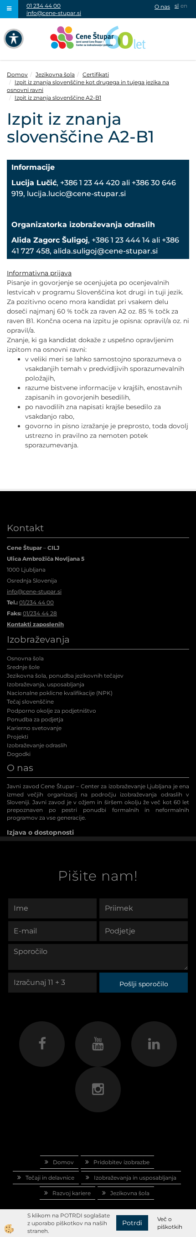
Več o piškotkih (169, 1223)
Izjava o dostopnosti (40, 832)
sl (177, 5)
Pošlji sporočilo (143, 984)
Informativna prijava (39, 273)
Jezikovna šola (55, 74)
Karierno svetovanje (34, 728)
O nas (162, 6)
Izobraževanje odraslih (37, 745)
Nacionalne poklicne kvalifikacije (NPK (59, 692)
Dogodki (19, 753)
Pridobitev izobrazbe (121, 1162)
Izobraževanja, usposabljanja (45, 684)
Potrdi (132, 1223)
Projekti (17, 736)
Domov (17, 74)
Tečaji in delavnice (50, 1177)
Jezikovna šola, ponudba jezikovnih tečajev (65, 675)
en (184, 5)
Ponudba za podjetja (35, 719)
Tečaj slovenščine (30, 701)
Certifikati (96, 74)
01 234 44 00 (43, 5)
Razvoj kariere (71, 1193)
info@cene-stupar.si (53, 13)
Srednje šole (23, 667)
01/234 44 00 (36, 602)
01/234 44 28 (40, 613)
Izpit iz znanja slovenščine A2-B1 (58, 97)
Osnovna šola (25, 658)
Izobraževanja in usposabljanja (135, 1177)
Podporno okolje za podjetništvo (51, 710)
